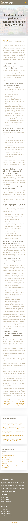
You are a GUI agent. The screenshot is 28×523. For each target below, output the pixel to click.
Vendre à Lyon (6, 40)
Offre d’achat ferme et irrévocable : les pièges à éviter (20, 402)
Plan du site (14, 522)
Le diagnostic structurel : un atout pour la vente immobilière (8, 402)
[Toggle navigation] (25, 2)
